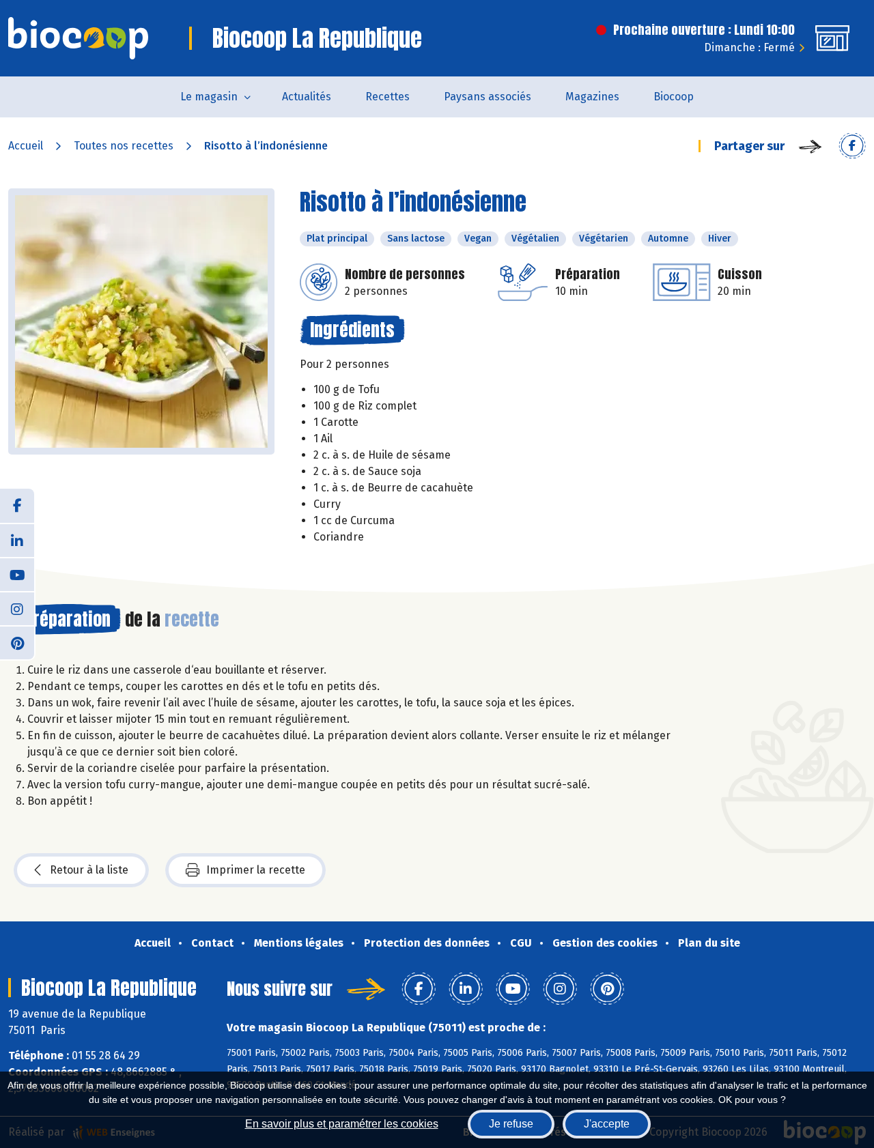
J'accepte (607, 1124)
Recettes (387, 96)
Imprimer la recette (255, 869)
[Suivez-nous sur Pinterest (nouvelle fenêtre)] (17, 642)
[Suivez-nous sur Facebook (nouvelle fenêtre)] (17, 506)
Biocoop (673, 96)
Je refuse (511, 1124)
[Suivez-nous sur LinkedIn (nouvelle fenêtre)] (17, 540)
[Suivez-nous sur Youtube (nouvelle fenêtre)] (17, 574)
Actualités (306, 96)
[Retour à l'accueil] (78, 38)
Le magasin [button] (209, 96)
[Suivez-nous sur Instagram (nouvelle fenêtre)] (17, 608)
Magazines (592, 96)
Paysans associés (487, 96)
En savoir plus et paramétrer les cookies (341, 1124)
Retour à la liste (89, 869)
